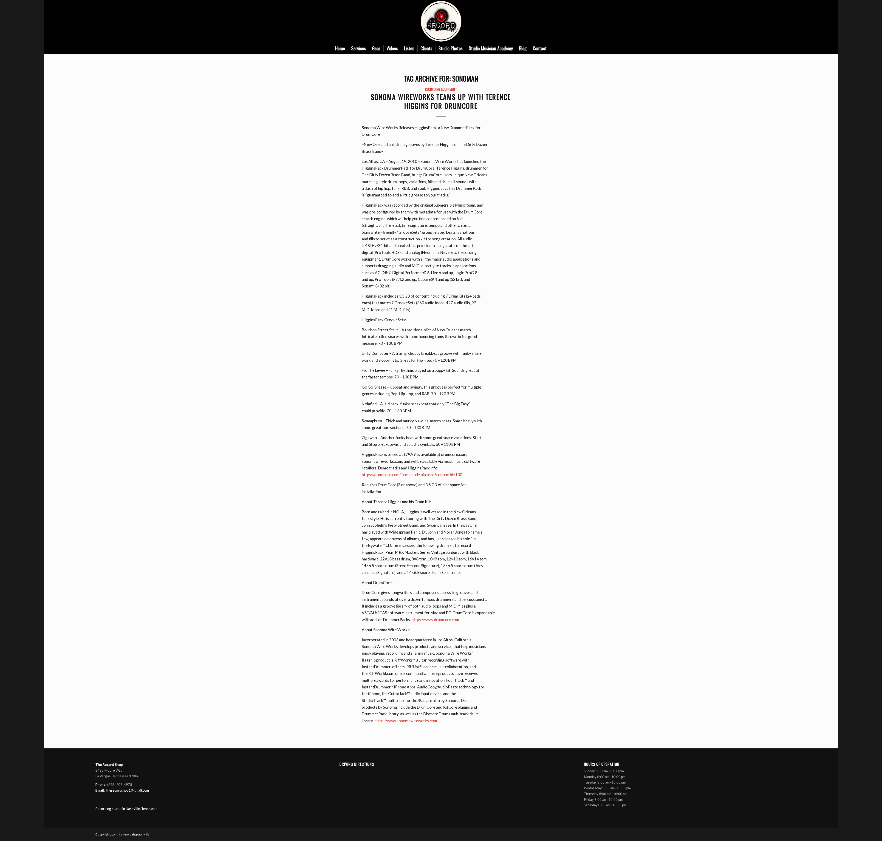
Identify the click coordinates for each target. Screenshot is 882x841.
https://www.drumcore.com (435, 619)
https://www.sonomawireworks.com (405, 720)
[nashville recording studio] (441, 21)
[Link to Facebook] (762, 21)
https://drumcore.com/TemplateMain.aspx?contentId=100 (412, 474)
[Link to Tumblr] (783, 21)
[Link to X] (769, 21)
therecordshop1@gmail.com (127, 790)
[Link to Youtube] (776, 21)
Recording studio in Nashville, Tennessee (126, 809)
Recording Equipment (441, 89)
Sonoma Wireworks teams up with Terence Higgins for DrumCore (441, 101)
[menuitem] (340, 48)
